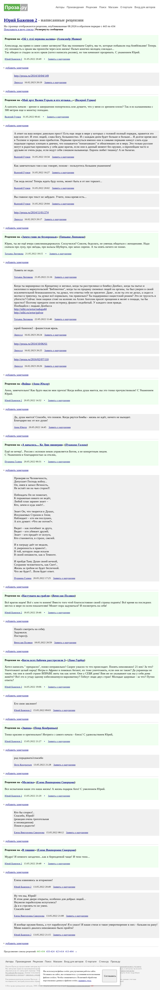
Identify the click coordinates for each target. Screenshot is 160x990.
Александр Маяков (69, 38)
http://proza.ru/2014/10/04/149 (31, 75)
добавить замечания (16, 67)
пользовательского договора (130, 966)
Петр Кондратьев (45, 727)
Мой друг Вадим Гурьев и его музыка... (47, 100)
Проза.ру (115, 961)
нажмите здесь (84, 981)
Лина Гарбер (76, 660)
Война (26, 383)
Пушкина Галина (76, 444)
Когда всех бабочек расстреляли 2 (43, 660)
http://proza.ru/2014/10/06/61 (30, 343)
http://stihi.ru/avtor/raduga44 (30, 309)
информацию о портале (14, 975)
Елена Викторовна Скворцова (55, 782)
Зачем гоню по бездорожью (39, 236)
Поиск (102, 7)
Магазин (113, 7)
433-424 (50, 951)
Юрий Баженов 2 (20, 20)
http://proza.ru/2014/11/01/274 (31, 212)
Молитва (28, 782)
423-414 (60, 951)
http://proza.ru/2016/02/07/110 (31, 359)
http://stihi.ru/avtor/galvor (28, 312)
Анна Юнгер (41, 383)
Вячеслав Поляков (63, 595)
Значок (26, 727)
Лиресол (18, 82)
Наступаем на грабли (35, 595)
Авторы (60, 7)
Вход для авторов (145, 7)
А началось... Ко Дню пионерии (42, 444)
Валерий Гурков (85, 100)
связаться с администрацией (37, 975)
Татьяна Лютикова (72, 236)
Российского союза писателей (78, 986)
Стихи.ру (104, 961)
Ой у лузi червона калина (38, 38)
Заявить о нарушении (59, 59)
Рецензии (91, 7)
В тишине (28, 850)
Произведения (75, 7)
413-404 (69, 951)
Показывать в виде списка (19, 29)
